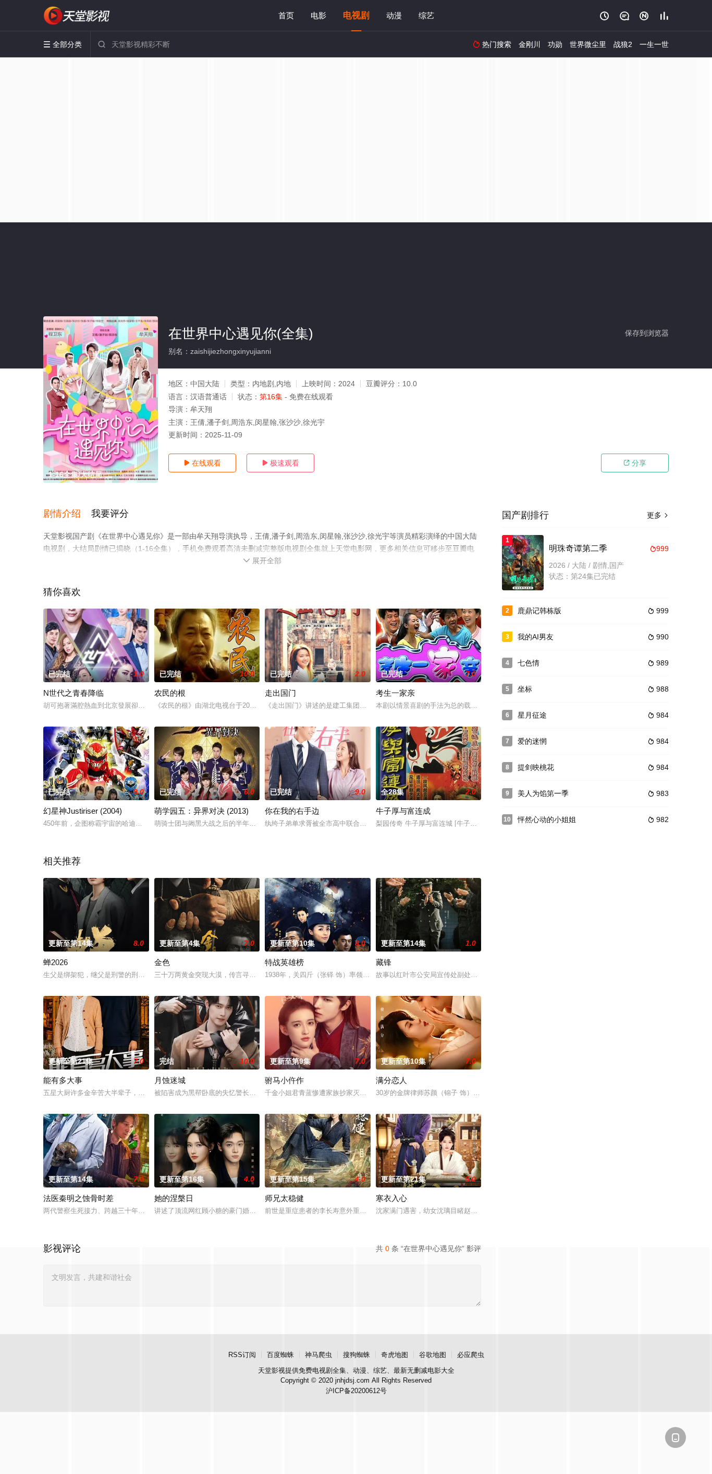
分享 (634, 463)
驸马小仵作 (284, 1080)
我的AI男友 (536, 637)
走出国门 (280, 692)
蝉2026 (55, 962)
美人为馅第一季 (543, 793)
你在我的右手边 (292, 810)
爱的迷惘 (532, 741)
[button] (67, 514)
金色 (162, 962)
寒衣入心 (391, 1198)
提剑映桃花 (536, 767)
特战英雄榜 (284, 962)
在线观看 (202, 463)
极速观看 (280, 463)
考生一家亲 (395, 692)
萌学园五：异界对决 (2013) (201, 810)
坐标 (525, 689)
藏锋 (383, 962)
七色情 (528, 663)
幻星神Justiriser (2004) (82, 810)
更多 (658, 515)
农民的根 (170, 692)
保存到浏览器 (647, 333)
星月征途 (532, 715)
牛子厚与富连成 (403, 810)
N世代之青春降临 (73, 692)
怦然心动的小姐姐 (547, 819)
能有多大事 (62, 1080)
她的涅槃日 (173, 1198)
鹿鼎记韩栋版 (539, 611)
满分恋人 (391, 1080)
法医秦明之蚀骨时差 (78, 1198)
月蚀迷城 (170, 1080)
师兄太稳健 (284, 1198)
